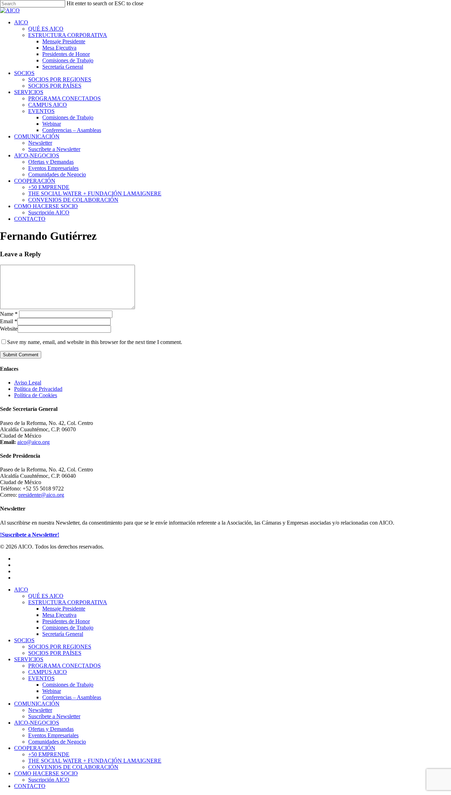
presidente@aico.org (41, 495)
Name (9, 314)
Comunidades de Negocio (57, 742)
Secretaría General (62, 634)
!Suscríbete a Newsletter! (29, 535)
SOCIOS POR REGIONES (59, 647)
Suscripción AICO (48, 780)
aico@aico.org (33, 442)
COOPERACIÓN (34, 748)
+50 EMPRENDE (48, 754)
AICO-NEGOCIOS (36, 723)
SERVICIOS (28, 659)
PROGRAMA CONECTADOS (64, 666)
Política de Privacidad (38, 389)
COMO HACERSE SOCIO (46, 773)
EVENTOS (41, 678)
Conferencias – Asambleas (71, 697)
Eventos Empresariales (53, 735)
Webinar (51, 691)
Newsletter (40, 710)
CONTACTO (29, 786)
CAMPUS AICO (47, 672)
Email (8, 321)
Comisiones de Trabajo (67, 628)
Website (9, 329)
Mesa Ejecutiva (59, 615)
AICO (21, 590)
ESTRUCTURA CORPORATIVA (67, 602)
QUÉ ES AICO (45, 596)
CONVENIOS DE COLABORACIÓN (73, 767)
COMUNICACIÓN (37, 704)
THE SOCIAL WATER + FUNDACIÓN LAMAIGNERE (94, 761)
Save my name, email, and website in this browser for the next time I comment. (94, 342)
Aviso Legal (27, 383)
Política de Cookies (35, 395)
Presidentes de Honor (66, 621)
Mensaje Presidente (63, 609)
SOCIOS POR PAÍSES (54, 653)
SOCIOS (24, 640)
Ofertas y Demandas (51, 729)
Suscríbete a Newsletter (54, 716)
